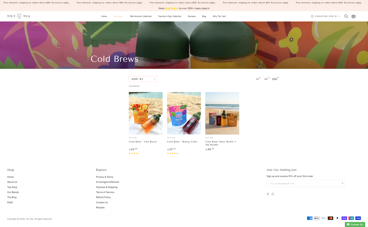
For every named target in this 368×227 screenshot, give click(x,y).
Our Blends (13, 192)
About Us (12, 181)
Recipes (100, 207)
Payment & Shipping (106, 187)
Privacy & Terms (104, 176)
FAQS (10, 202)
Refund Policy (103, 197)
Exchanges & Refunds (107, 181)
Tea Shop (12, 187)
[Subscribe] (343, 183)
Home (10, 176)
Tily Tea (29, 219)
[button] (346, 16)
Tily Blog (12, 197)
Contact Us (102, 202)
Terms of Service (105, 192)
